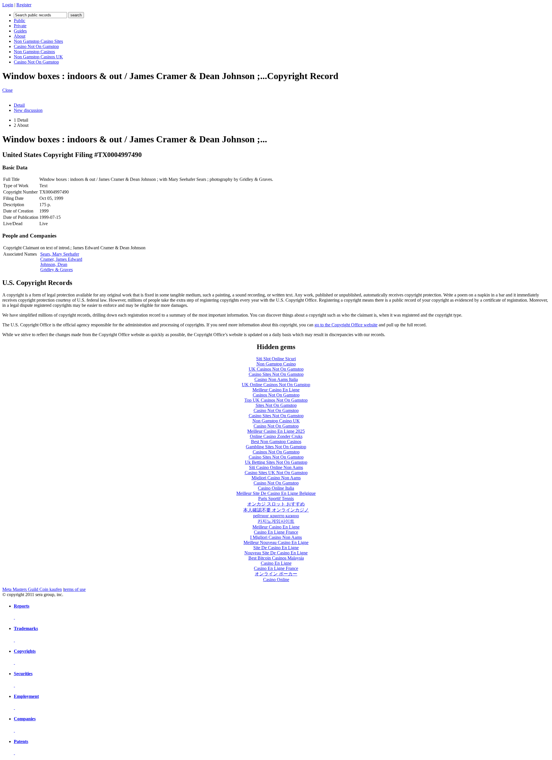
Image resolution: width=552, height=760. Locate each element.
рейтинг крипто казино (276, 515)
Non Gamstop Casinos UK (38, 56)
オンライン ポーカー (276, 573)
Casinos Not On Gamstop (276, 395)
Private (20, 25)
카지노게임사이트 (276, 521)
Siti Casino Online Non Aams (276, 467)
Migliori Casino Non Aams (276, 477)
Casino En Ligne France (276, 532)
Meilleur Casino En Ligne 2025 (276, 431)
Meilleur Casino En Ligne (276, 389)
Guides (20, 30)
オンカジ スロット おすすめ (276, 503)
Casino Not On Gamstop (36, 46)
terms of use (75, 589)
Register (23, 4)
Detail (19, 105)
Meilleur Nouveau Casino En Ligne (276, 542)
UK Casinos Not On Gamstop (276, 369)
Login (7, 4)
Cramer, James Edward (61, 259)
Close (7, 90)
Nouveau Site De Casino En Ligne (276, 552)
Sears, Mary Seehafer (59, 254)
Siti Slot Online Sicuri (276, 358)
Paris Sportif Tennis (276, 498)
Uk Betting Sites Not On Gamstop (276, 462)
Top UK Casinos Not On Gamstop (276, 400)
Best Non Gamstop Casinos (276, 441)
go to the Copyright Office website (346, 324)
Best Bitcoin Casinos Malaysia (276, 558)
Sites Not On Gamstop (276, 405)
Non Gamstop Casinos (34, 51)
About (19, 36)
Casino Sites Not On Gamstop (276, 374)
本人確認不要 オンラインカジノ (276, 510)
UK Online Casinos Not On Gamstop (276, 384)
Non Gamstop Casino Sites (38, 41)
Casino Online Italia (276, 488)
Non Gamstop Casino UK (276, 420)
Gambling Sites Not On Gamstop (276, 446)
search (76, 15)
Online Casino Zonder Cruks (276, 436)
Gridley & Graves (56, 269)
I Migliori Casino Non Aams (276, 537)
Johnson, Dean (53, 264)
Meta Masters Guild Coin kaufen (32, 589)
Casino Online (276, 579)
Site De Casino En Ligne (276, 547)
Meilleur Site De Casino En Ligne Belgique (276, 493)
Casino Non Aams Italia (276, 379)
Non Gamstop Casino (276, 363)
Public (19, 20)
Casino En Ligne (276, 563)
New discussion (28, 110)
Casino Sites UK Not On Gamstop (276, 472)
